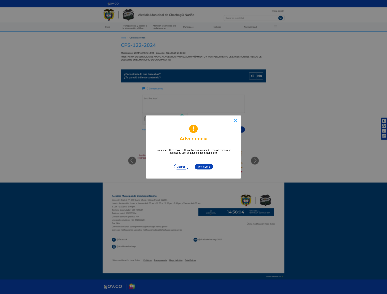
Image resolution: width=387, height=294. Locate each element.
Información (204, 166)
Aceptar (181, 166)
